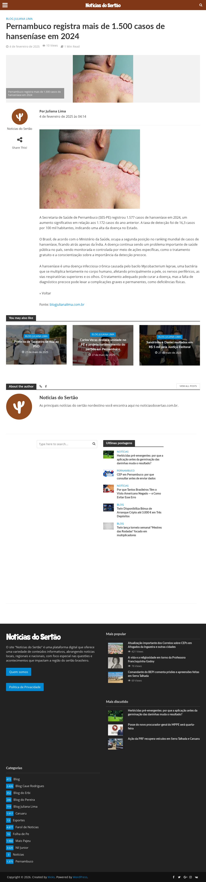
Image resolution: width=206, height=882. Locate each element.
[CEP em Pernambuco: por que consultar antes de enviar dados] (108, 473)
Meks (51, 877)
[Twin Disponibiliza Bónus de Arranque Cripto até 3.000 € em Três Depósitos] (108, 507)
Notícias (123, 451)
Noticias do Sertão (19, 129)
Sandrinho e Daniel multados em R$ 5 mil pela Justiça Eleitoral (169, 345)
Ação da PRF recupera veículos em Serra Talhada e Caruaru (164, 739)
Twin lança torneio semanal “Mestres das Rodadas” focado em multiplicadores (139, 531)
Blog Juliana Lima (19, 19)
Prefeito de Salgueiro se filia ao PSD (36, 344)
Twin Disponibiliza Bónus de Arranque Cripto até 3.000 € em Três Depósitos (139, 512)
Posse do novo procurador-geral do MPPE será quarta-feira (161, 726)
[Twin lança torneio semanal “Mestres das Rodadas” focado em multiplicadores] (108, 526)
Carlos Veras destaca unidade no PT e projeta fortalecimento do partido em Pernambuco (103, 344)
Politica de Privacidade (24, 687)
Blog (120, 504)
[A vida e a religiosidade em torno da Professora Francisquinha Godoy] (115, 662)
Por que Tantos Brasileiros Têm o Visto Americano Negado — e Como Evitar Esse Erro (139, 493)
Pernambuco (126, 470)
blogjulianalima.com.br (67, 304)
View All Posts (188, 385)
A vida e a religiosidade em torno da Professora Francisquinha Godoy (156, 659)
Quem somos (18, 672)
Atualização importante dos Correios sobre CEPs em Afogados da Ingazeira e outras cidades (160, 645)
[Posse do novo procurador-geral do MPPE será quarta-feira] (115, 730)
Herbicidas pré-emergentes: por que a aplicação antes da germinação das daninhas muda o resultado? (140, 459)
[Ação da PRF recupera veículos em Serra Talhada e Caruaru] (115, 744)
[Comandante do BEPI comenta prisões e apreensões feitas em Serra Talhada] (115, 677)
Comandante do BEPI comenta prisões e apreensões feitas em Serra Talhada (163, 674)
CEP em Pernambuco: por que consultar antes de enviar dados (136, 476)
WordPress (80, 877)
